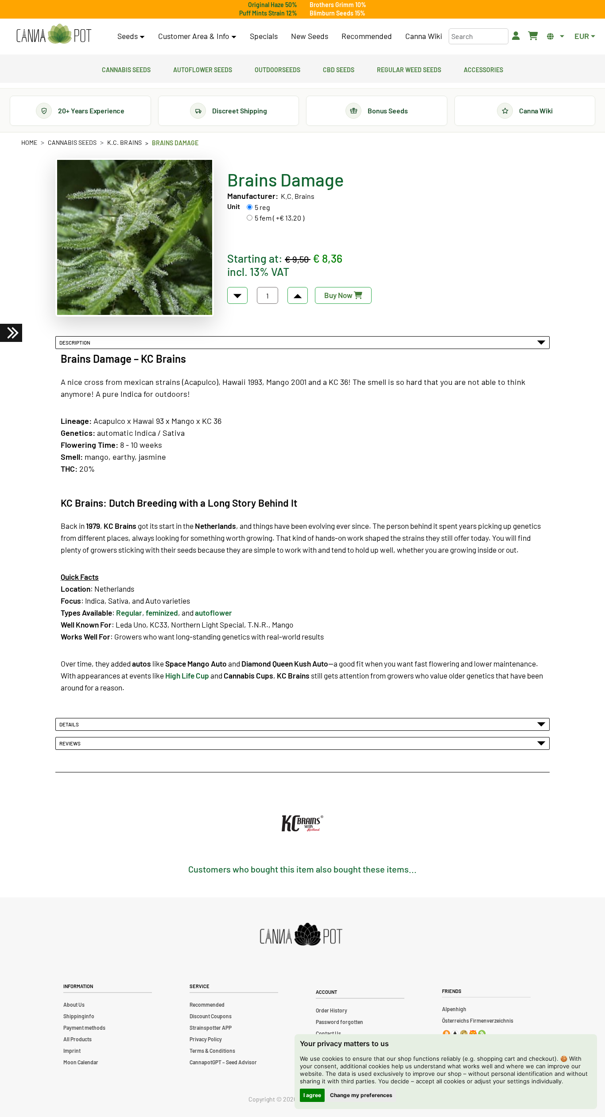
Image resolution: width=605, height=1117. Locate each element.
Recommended (366, 36)
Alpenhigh (454, 1009)
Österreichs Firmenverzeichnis (477, 1020)
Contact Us (328, 1033)
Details (70, 724)
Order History (331, 1010)
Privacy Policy (206, 1039)
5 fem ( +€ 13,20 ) (279, 217)
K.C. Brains (124, 142)
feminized (162, 612)
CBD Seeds (338, 68)
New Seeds (309, 36)
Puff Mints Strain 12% (268, 13)
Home (29, 142)
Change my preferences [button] (361, 1095)
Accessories (483, 68)
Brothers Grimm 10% (338, 4)
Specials (264, 36)
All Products (77, 1039)
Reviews (70, 743)
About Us (74, 1004)
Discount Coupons (211, 1016)
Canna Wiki (423, 36)
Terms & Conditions (212, 1050)
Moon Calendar (80, 1062)
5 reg (262, 207)
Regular (129, 612)
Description (75, 342)
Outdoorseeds (277, 68)
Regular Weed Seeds (409, 68)
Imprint (72, 1050)
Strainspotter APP (211, 1027)
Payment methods (84, 1027)
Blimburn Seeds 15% (337, 13)
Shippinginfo (78, 1016)
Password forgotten (339, 1021)
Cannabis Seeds (126, 68)
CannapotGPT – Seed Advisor (223, 1062)
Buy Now (339, 295)
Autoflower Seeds (202, 68)
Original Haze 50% (272, 4)
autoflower (213, 612)
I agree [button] (312, 1095)
